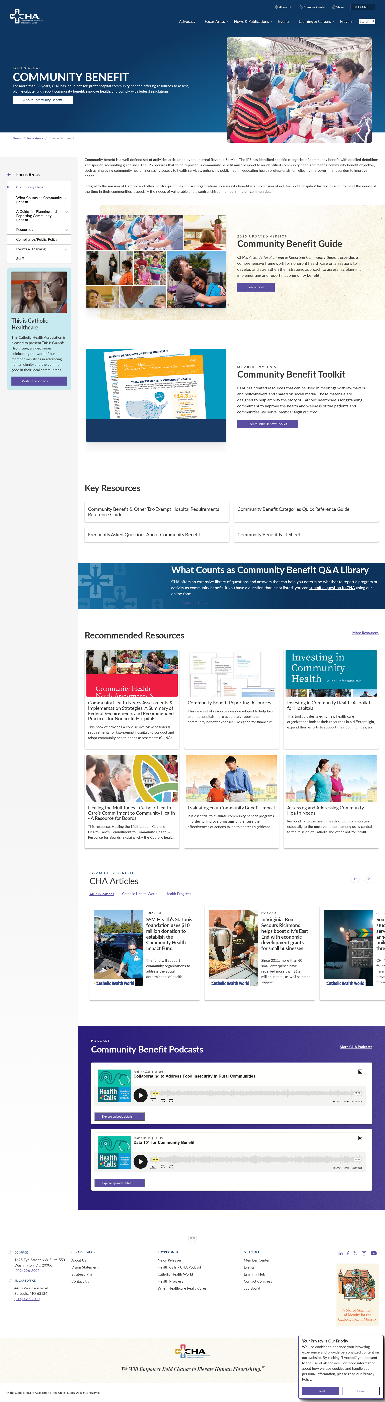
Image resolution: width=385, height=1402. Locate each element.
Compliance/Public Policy (37, 239)
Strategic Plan (82, 1274)
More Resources (365, 632)
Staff (20, 258)
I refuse (361, 1390)
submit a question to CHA (332, 587)
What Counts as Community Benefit (39, 199)
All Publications (101, 893)
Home (17, 138)
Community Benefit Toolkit (267, 424)
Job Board (252, 1288)
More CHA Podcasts (356, 1046)
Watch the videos (35, 381)
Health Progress (178, 893)
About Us (78, 1260)
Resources (24, 229)
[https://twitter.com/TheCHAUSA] (355, 1253)
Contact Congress (258, 1281)
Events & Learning (31, 248)
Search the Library (195, 602)
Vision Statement (84, 1267)
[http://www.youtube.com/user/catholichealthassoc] (374, 1253)
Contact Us (80, 1281)
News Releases (170, 1260)
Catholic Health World (139, 893)
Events (249, 1267)
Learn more (256, 287)
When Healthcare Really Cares (182, 1288)
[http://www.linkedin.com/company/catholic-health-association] (340, 1253)
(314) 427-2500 (27, 1298)
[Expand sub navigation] (66, 199)
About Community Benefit (42, 100)
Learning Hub (254, 1274)
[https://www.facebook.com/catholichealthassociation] (348, 1253)
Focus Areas (35, 138)
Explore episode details (117, 1116)
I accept (321, 1390)
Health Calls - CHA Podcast (179, 1267)
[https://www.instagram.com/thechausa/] (364, 1254)
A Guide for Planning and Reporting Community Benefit (36, 215)
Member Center (257, 1260)
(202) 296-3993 (27, 1270)
